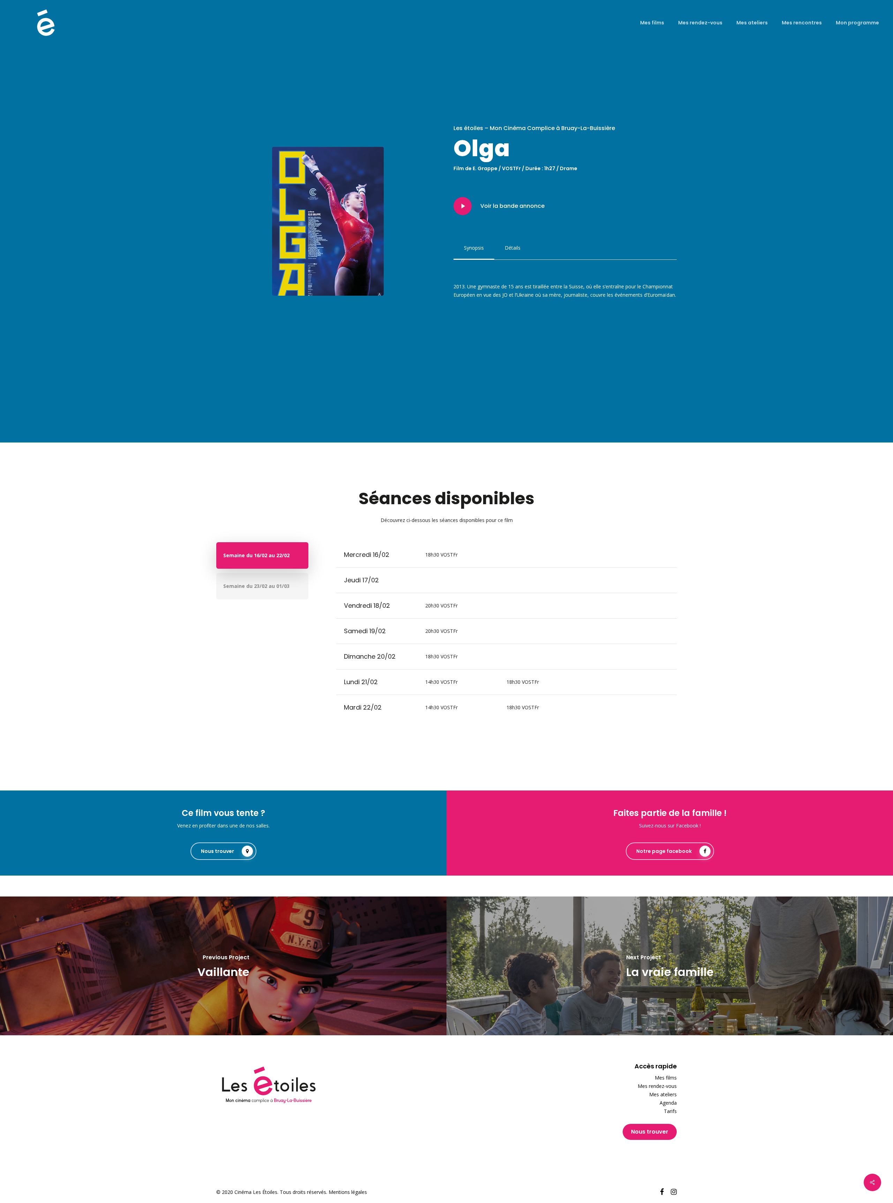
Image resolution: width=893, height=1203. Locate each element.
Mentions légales (348, 1192)
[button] (473, 248)
